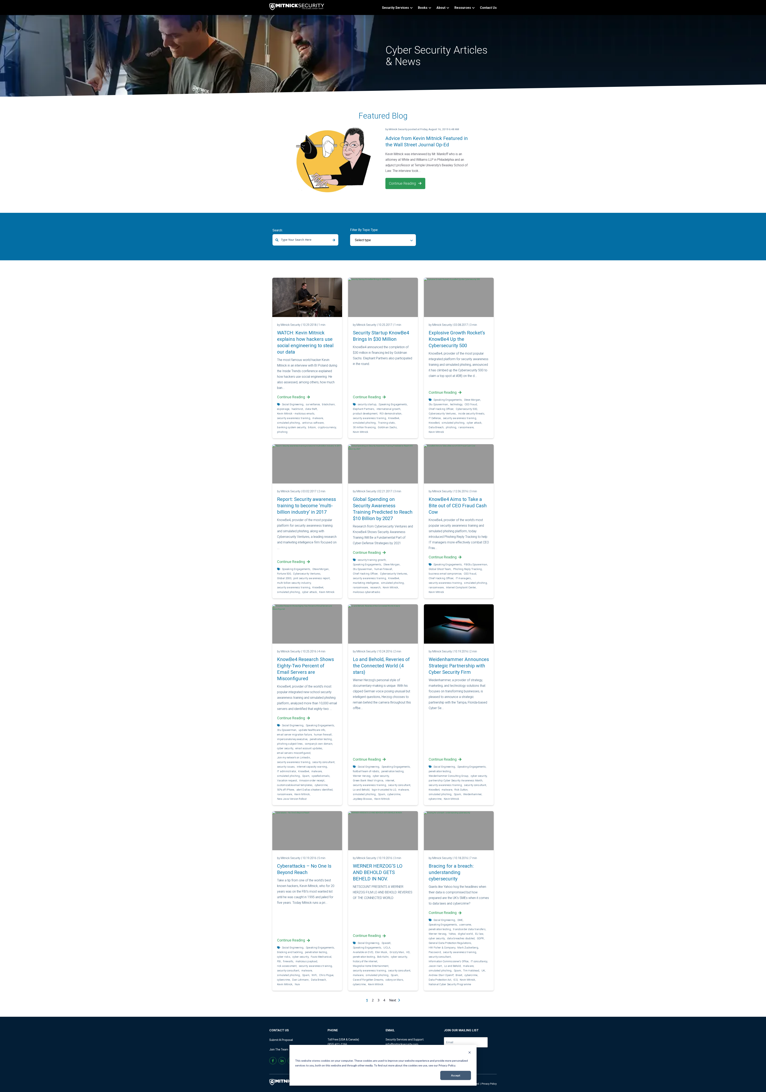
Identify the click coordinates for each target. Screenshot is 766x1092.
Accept (455, 1075)
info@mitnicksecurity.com (402, 1044)
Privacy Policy (489, 1083)
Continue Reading (403, 183)
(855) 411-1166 (337, 1044)
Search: (277, 230)
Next (393, 1000)
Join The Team (278, 1049)
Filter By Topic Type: (364, 230)
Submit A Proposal (281, 1039)
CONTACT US (279, 1030)
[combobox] (305, 240)
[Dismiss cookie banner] (469, 1052)
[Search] (333, 240)
